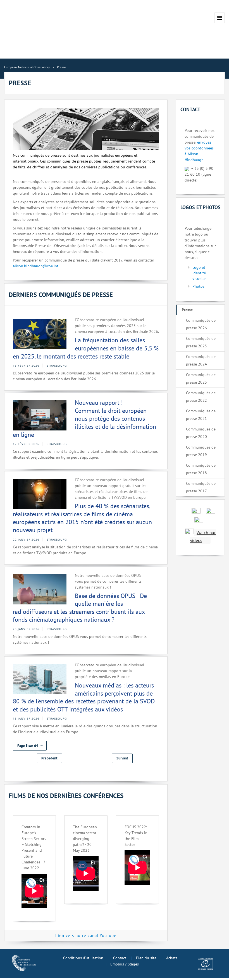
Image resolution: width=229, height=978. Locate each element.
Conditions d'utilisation (83, 957)
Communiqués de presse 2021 (201, 414)
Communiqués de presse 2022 (201, 396)
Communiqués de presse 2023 (201, 378)
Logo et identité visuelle (199, 273)
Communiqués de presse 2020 (201, 433)
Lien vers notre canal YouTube (85, 935)
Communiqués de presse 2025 (201, 342)
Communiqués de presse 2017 (201, 487)
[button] (30, 746)
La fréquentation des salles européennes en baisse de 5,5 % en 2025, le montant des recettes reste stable (86, 348)
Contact (119, 957)
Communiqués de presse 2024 (201, 360)
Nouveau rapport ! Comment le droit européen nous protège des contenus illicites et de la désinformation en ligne (84, 418)
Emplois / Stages (124, 964)
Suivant (122, 758)
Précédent (49, 758)
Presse (187, 309)
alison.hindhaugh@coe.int (35, 265)
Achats (171, 957)
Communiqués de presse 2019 (201, 451)
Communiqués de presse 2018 (201, 469)
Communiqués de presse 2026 (201, 324)
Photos (198, 286)
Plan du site (146, 957)
